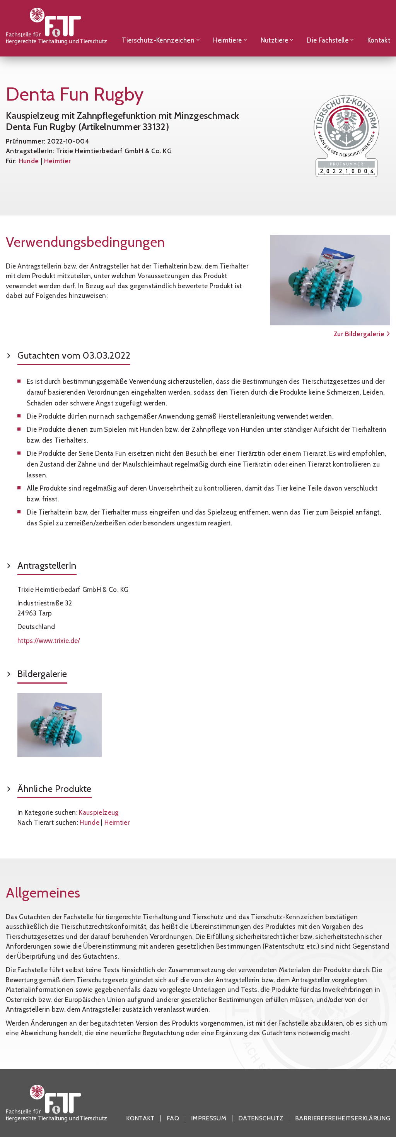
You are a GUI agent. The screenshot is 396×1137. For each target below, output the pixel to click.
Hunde (29, 161)
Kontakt (140, 1118)
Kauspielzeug (98, 812)
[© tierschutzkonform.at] (59, 725)
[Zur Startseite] (56, 28)
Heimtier (57, 161)
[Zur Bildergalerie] (330, 280)
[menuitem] (161, 28)
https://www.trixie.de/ (48, 641)
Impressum (208, 1118)
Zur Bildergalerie (360, 334)
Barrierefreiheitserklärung (342, 1118)
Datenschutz (260, 1118)
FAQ (173, 1118)
